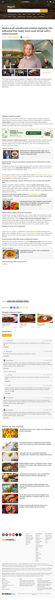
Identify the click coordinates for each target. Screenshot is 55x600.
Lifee (46, 542)
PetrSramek (9, 351)
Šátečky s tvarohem (6, 582)
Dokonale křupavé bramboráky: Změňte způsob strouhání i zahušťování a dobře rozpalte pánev (44, 581)
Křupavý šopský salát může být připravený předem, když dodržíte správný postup (33, 506)
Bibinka (21, 327)
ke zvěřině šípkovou (34, 194)
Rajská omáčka (41, 324)
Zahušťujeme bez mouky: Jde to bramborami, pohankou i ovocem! (34, 251)
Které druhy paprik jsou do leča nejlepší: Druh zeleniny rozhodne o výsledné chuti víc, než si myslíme (34, 496)
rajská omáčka (19, 301)
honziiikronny (9, 340)
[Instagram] (10, 534)
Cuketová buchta (9, 576)
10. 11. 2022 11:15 (47, 374)
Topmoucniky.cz (48, 536)
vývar (13, 301)
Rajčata (9, 16)
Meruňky (43, 14)
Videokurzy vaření (29, 538)
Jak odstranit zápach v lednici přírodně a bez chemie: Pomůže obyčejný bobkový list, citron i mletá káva (34, 486)
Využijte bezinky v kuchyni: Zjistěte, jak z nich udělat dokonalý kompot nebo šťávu (44, 589)
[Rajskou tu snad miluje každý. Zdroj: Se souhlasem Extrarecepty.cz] (34, 72)
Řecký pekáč (4, 580)
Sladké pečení (41, 16)
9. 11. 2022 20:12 (47, 360)
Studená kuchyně (21, 16)
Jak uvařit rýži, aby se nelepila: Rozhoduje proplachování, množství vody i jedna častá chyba (35, 454)
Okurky (38, 14)
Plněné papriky (12, 573)
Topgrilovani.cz (48, 538)
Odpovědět (6, 347)
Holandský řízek (33, 574)
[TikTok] (20, 534)
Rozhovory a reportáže (14, 25)
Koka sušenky (5, 583)
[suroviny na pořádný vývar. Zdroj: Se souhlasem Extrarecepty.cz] (8, 72)
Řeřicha (20, 565)
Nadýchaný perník (21, 576)
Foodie (37, 555)
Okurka (19, 14)
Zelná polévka (5, 566)
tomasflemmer (9, 360)
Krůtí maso (12, 568)
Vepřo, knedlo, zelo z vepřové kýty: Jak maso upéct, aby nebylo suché (27, 581)
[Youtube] (13, 534)
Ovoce (14, 571)
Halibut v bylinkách (6, 589)
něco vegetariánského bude (29, 233)
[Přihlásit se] (53, 2)
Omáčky (35, 16)
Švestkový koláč (39, 576)
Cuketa (33, 14)
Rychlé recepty (5, 569)
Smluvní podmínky (39, 545)
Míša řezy (40, 574)
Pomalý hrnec (38, 568)
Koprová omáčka (26, 574)
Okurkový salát (19, 574)
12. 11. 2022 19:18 (47, 340)
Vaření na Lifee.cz (29, 536)
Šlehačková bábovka (48, 565)
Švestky (29, 14)
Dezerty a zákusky (41, 563)
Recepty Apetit (29, 539)
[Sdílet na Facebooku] (11, 307)
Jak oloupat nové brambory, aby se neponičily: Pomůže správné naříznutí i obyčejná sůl (34, 474)
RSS (36, 551)
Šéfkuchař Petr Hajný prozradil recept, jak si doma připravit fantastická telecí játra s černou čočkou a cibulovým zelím (35, 152)
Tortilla (35, 563)
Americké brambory (14, 565)
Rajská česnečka (6, 324)
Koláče (3, 587)
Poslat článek (24, 307)
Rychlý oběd (28, 576)
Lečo (15, 576)
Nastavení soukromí (38, 536)
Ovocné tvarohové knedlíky (31, 573)
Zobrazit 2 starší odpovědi (10, 371)
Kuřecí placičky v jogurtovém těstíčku (27, 583)
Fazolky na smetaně (20, 573)
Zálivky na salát (12, 566)
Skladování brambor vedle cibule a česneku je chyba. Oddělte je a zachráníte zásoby (44, 585)
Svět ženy (28, 541)
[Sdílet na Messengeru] (14, 307)
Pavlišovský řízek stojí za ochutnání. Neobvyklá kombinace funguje (27, 585)
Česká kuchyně (39, 569)
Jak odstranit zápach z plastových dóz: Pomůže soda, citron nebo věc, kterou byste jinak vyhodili (35, 443)
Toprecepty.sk (48, 535)
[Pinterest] (6, 534)
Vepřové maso (24, 568)
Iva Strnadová (26, 37)
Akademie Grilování (12, 14)
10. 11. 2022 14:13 (47, 385)
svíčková (26, 301)
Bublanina (33, 576)
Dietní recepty (32, 569)
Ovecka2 (10, 375)
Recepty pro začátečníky (47, 568)
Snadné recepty (12, 569)
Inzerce (37, 549)
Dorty (11, 571)
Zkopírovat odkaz (27, 307)
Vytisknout (21, 307)
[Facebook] (3, 534)
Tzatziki (34, 566)
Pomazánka (29, 16)
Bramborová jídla (31, 568)
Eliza (3, 327)
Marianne (47, 539)
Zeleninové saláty (46, 569)
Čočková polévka (11, 574)
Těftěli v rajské (23, 324)
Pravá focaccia (41, 565)
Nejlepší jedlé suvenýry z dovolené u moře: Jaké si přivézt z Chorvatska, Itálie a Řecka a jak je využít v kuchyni (35, 465)
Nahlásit (37, 556)
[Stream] (16, 534)
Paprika (24, 14)
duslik (9, 385)
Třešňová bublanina (20, 566)
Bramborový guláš (48, 573)
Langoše (4, 576)
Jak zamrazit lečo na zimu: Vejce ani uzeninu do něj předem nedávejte (35, 430)
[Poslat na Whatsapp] (17, 307)
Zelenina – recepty (17, 563)
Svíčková (35, 565)
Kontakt (37, 561)
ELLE (46, 541)
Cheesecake (4, 574)
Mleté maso (17, 568)
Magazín (11, 7)
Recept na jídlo (29, 535)
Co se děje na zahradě (27, 565)
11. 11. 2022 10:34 (47, 351)
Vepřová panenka (28, 566)
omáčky (9, 301)
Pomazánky (10, 563)
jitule (38, 327)
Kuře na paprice (46, 574)
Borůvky (14, 16)
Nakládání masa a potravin (27, 563)
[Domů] (2, 25)
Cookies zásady (39, 541)
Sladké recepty (25, 569)
